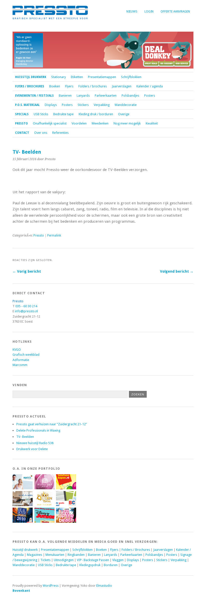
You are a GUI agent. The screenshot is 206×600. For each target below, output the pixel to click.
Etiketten (77, 77)
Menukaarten (54, 555)
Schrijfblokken (131, 77)
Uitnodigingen (64, 560)
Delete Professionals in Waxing (38, 430)
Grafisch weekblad (26, 354)
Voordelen (79, 123)
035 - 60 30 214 (26, 306)
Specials (22, 114)
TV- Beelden (25, 437)
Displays (51, 105)
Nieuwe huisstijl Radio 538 (35, 443)
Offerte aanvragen (175, 11)
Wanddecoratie (126, 105)
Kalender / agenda (149, 86)
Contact (22, 133)
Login (148, 11)
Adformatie (21, 360)
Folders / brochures (92, 86)
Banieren (65, 95)
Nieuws (131, 11)
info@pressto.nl (26, 311)
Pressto (21, 123)
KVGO (17, 349)
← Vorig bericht (27, 271)
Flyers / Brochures (29, 86)
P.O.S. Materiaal (27, 105)
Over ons (40, 133)
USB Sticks (41, 114)
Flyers (69, 86)
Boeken (54, 86)
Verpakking (102, 105)
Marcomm (20, 365)
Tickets (45, 560)
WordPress (51, 585)
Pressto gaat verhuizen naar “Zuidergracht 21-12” (51, 424)
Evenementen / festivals (34, 95)
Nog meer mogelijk (127, 123)
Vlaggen (118, 560)
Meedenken (100, 123)
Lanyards (83, 95)
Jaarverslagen (121, 86)
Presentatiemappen (102, 77)
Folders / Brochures (136, 550)
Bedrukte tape (63, 114)
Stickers (83, 105)
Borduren (111, 565)
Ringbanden (76, 555)
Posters (149, 95)
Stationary (58, 77)
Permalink (54, 235)
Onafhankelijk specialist (50, 123)
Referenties (60, 133)
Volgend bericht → (176, 271)
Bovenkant (21, 590)
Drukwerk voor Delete (32, 449)
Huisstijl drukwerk (30, 77)
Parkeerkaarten (106, 95)
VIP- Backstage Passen (93, 560)
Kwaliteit (152, 123)
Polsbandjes (130, 95)
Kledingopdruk (89, 565)
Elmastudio (104, 585)
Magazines (34, 555)
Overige (123, 114)
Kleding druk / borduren (96, 114)
